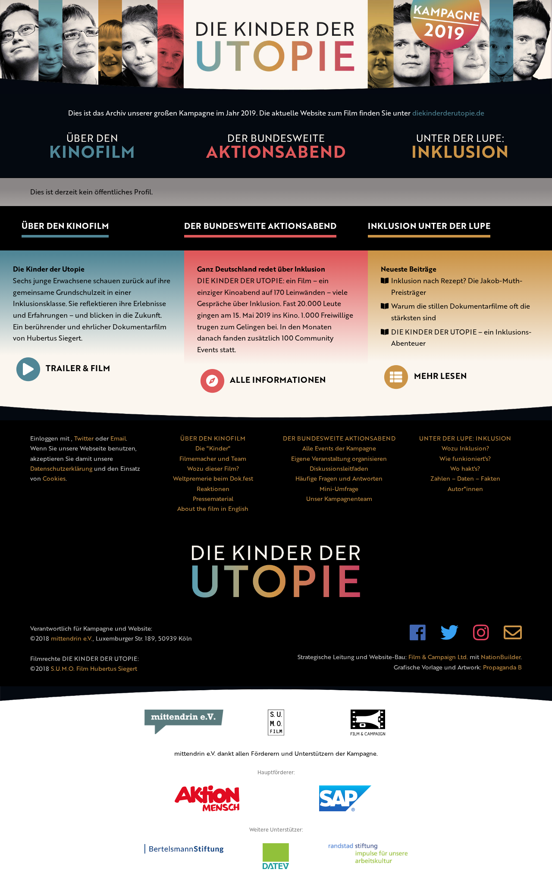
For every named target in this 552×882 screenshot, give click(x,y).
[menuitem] (92, 151)
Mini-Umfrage (339, 488)
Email (118, 438)
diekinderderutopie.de (448, 113)
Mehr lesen (440, 375)
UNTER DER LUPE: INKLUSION (465, 438)
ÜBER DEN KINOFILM (212, 438)
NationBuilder (501, 656)
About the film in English (212, 508)
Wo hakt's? (465, 468)
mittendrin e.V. (72, 638)
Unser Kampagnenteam (339, 498)
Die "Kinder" (212, 448)
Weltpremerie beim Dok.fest (213, 478)
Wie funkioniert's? (465, 458)
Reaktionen (213, 488)
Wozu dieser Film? (213, 468)
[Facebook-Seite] (418, 636)
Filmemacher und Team (212, 458)
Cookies (54, 478)
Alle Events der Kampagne (339, 448)
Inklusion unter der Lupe (429, 225)
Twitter (84, 438)
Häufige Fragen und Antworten (339, 478)
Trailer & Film (78, 368)
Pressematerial (213, 498)
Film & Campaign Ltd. (438, 656)
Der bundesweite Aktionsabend (260, 225)
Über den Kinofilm (65, 225)
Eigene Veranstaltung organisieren (339, 458)
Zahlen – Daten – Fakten (465, 478)
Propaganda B (502, 667)
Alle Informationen (278, 379)
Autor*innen (465, 488)
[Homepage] (276, 47)
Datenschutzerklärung (61, 468)
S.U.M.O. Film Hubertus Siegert (94, 668)
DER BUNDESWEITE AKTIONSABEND (339, 438)
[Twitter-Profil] (449, 636)
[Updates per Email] (513, 636)
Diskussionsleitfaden (339, 468)
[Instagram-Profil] (481, 636)
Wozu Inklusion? (465, 448)
